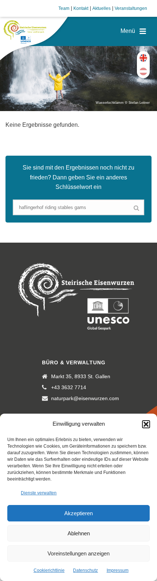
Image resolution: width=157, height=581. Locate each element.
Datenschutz (85, 570)
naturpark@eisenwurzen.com (85, 398)
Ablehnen (79, 533)
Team (63, 8)
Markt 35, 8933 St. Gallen (80, 376)
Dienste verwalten (39, 492)
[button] (146, 424)
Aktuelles (101, 8)
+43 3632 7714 (68, 387)
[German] (143, 71)
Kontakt (80, 8)
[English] (143, 58)
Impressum (118, 570)
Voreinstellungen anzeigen (78, 553)
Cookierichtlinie (49, 570)
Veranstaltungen (131, 8)
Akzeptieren (78, 513)
